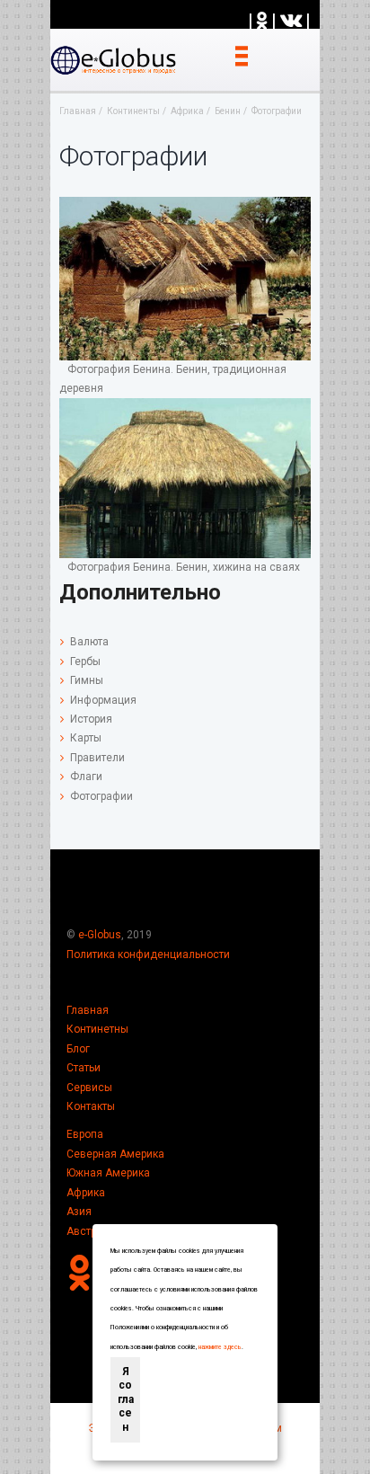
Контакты (90, 1106)
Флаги (86, 776)
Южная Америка (108, 1173)
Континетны (97, 1029)
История (91, 719)
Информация (103, 700)
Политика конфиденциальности (148, 954)
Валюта (89, 641)
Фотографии (101, 796)
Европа (84, 1134)
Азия (79, 1211)
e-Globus (99, 934)
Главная (87, 1010)
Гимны (86, 680)
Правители (97, 757)
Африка (85, 1192)
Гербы (85, 661)
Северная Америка (115, 1154)
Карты (85, 738)
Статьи (83, 1067)
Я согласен (126, 1399)
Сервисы (89, 1087)
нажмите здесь (220, 1347)
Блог (78, 1049)
